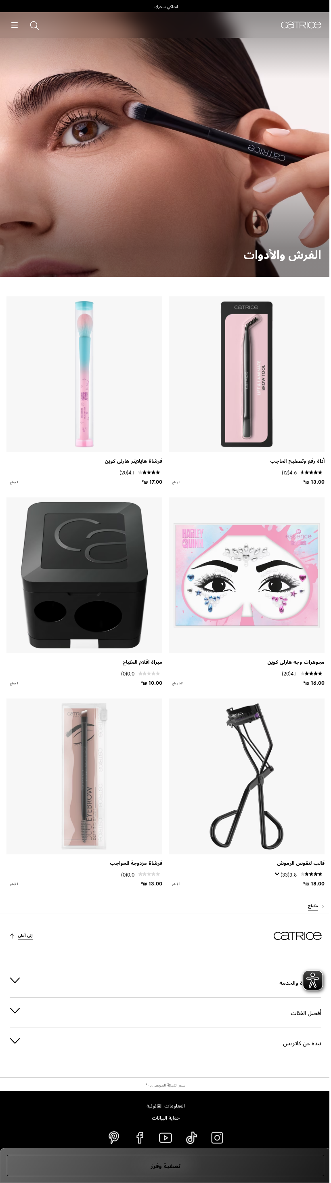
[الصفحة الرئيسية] (301, 25)
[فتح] (14, 25)
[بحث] (34, 25)
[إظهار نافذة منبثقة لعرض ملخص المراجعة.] (276, 876)
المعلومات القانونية (162, 1105)
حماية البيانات (162, 1117)
